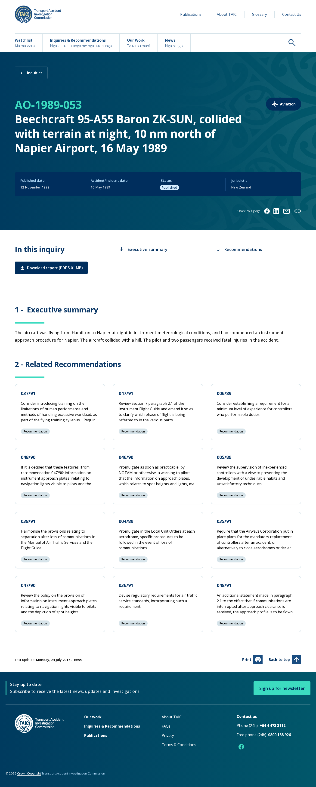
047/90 (28, 585)
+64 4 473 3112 (272, 725)
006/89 (224, 393)
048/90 (28, 457)
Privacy (168, 735)
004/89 (126, 521)
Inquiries (31, 73)
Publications (190, 14)
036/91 (126, 585)
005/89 (224, 457)
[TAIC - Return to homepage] (43, 732)
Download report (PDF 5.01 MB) (51, 268)
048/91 (224, 585)
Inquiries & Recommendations (112, 726)
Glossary (259, 14)
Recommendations (239, 249)
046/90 (126, 457)
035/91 (224, 521)
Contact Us (291, 14)
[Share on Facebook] (267, 211)
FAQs (166, 726)
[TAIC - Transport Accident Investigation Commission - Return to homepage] (38, 14)
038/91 (28, 521)
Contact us (247, 716)
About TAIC (227, 14)
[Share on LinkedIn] (276, 211)
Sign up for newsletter (282, 688)
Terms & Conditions (179, 744)
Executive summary (143, 249)
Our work (93, 716)
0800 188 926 (279, 734)
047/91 (126, 393)
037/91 (28, 393)
